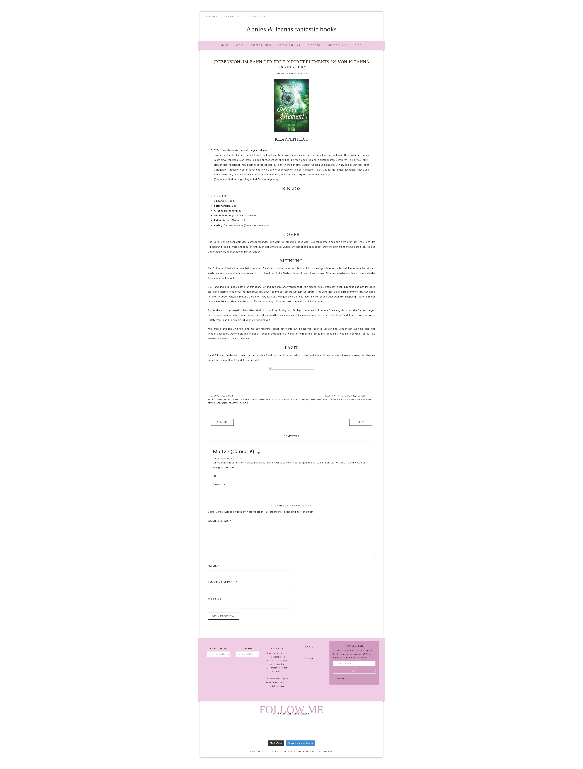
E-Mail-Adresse (222, 582)
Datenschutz (340, 679)
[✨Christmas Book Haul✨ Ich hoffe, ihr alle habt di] (364, 728)
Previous (222, 422)
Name (214, 565)
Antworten (219, 484)
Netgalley (367, 399)
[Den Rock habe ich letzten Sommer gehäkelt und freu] (219, 728)
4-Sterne (345, 396)
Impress (305, 399)
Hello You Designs (322, 751)
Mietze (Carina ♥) (233, 451)
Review (211, 403)
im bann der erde (290, 399)
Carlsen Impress (259, 399)
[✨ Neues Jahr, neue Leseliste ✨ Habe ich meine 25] (327, 728)
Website (215, 598)
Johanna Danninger (339, 399)
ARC (353, 396)
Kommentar (219, 520)
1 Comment (302, 74)
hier (278, 671)
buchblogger (231, 399)
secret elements (238, 403)
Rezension (227, 396)
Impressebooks (319, 399)
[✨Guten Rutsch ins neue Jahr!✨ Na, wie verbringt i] (291, 728)
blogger (361, 396)
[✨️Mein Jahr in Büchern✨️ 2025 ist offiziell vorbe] (255, 728)
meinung (355, 399)
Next (361, 422)
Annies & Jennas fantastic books (291, 29)
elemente (274, 399)
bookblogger (215, 399)
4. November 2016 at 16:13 (227, 458)
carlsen (244, 399)
